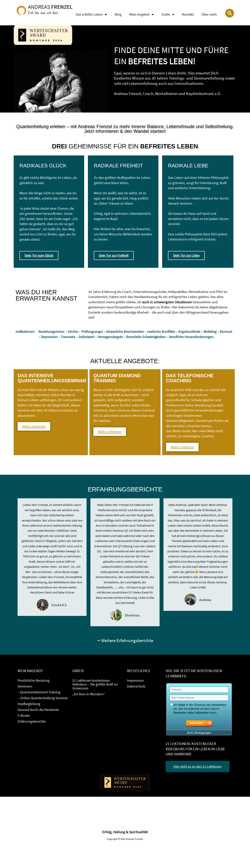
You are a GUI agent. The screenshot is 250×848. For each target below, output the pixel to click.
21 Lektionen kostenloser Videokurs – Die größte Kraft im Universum (95, 684)
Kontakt (188, 14)
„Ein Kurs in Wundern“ (88, 694)
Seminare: (25, 686)
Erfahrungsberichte (32, 721)
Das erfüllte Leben (89, 14)
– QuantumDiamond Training (39, 692)
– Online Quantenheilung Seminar (43, 698)
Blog (118, 14)
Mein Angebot (139, 14)
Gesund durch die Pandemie (38, 709)
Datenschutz (136, 686)
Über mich (209, 14)
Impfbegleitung (29, 704)
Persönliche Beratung (33, 680)
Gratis (166, 14)
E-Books (24, 715)
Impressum (135, 680)
